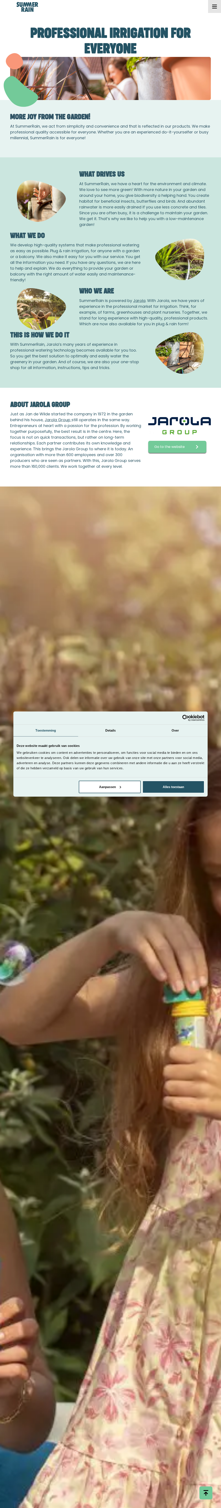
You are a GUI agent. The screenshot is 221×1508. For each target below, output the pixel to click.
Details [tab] (110, 730)
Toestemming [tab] (45, 730)
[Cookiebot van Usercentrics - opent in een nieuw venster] (185, 718)
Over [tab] (175, 730)
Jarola (139, 300)
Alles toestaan (173, 786)
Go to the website (169, 446)
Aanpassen (107, 786)
